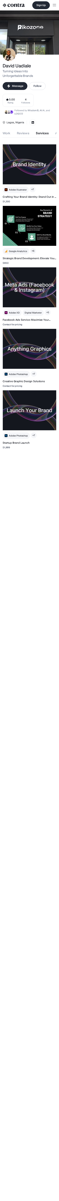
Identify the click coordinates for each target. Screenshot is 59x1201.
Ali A (42, 110)
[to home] (14, 5)
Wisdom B (33, 110)
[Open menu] (54, 5)
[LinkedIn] (32, 122)
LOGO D (18, 113)
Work (6, 133)
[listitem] (25, 100)
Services (42, 133)
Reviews (23, 133)
